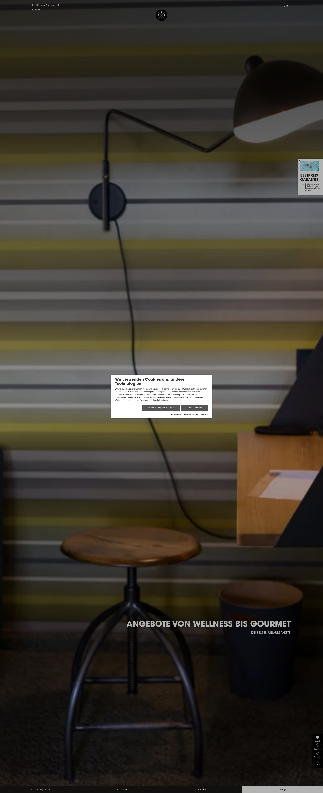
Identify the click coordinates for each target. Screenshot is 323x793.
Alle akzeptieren (194, 408)
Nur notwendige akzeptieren (161, 408)
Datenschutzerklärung (190, 415)
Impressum (204, 415)
